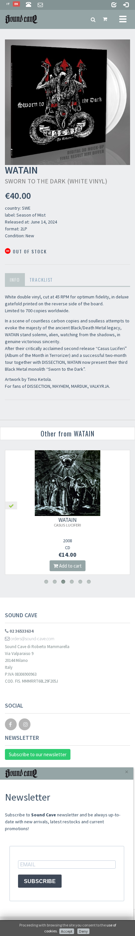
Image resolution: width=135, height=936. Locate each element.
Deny (83, 931)
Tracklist (41, 279)
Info (15, 279)
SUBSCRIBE (40, 881)
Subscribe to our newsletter (38, 754)
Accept (66, 931)
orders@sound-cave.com (32, 639)
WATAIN (67, 521)
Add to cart (70, 566)
